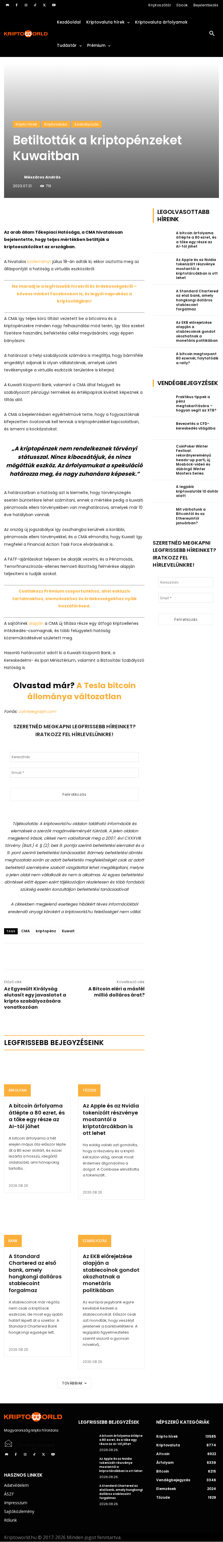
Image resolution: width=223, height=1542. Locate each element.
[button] (212, 34)
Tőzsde (89, 1090)
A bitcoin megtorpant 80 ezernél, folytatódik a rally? (197, 358)
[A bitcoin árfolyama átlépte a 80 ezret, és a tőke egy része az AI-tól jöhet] (37, 1077)
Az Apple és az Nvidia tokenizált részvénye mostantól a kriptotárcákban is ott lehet (111, 1119)
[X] (44, 5)
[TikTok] (35, 5)
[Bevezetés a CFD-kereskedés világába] (162, 428)
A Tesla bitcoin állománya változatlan (81, 691)
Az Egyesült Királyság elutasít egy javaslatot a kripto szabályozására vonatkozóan (35, 997)
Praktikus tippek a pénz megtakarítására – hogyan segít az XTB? (196, 403)
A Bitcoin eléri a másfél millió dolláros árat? (116, 991)
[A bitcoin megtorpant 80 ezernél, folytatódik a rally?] (162, 359)
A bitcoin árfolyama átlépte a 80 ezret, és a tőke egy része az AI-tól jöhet (37, 1116)
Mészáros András (42, 177)
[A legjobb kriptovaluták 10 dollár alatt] (162, 491)
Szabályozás (86, 124)
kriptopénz (46, 931)
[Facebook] (16, 5)
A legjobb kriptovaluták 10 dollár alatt (197, 491)
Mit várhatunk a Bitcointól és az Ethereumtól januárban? (191, 516)
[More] (70, 214)
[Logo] (26, 33)
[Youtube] (54, 5)
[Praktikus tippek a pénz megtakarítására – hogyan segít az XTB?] (162, 402)
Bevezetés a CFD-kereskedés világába (195, 426)
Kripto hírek (26, 124)
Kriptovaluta (55, 124)
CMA (25, 931)
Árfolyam (17, 1090)
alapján (36, 623)
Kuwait (68, 931)
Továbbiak (72, 1383)
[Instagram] (26, 5)
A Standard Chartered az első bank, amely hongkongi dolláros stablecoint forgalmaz (35, 1273)
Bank (12, 1240)
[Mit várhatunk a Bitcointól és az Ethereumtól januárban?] (162, 514)
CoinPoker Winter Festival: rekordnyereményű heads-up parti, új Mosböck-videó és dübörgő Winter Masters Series (193, 460)
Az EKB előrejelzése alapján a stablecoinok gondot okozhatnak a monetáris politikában (111, 1273)
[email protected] (36, 1445)
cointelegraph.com (37, 711)
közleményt (39, 261)
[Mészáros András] (18, 177)
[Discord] (7, 5)
